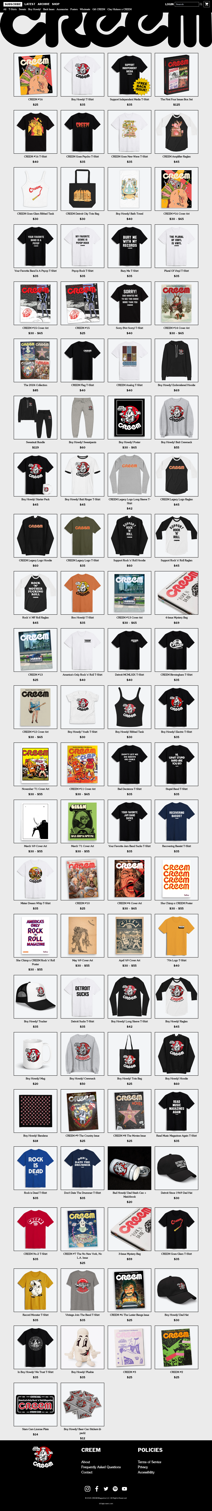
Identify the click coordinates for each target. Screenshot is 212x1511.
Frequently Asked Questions (101, 1467)
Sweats (22, 9)
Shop (56, 4)
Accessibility (146, 1472)
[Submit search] (201, 4)
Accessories (62, 9)
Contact (86, 1472)
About (85, 1462)
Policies (150, 1450)
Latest (30, 4)
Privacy (143, 1467)
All (4, 9)
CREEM (91, 1450)
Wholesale (85, 9)
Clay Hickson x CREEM (119, 9)
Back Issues (48, 9)
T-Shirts (13, 9)
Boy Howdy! (34, 9)
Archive (44, 4)
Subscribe (13, 4)
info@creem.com (106, 1503)
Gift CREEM (98, 9)
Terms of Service (149, 1462)
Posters (74, 9)
